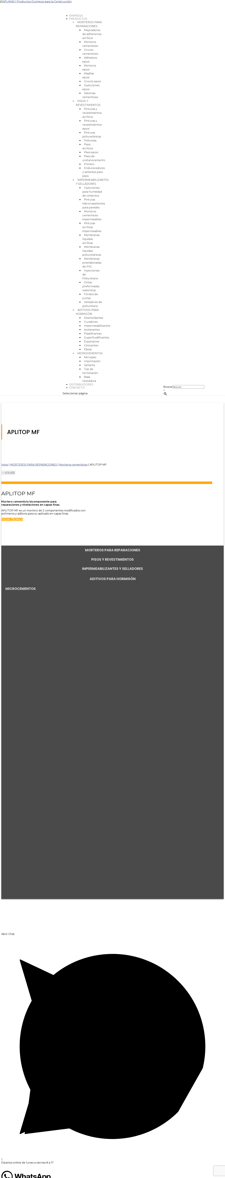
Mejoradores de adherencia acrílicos (91, 34)
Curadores (91, 321)
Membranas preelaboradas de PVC (91, 262)
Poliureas (90, 140)
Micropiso (90, 357)
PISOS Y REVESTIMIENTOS (88, 103)
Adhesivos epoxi (89, 59)
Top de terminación (90, 371)
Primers (89, 164)
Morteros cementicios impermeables (91, 215)
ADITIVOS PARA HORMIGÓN (87, 311)
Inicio (4, 464)
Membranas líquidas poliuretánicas (91, 250)
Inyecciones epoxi (90, 87)
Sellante (89, 365)
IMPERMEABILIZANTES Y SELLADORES (92, 181)
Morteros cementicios (90, 43)
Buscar (168, 386)
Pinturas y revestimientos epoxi (92, 124)
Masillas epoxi (88, 75)
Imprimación (92, 361)
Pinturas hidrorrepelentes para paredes (93, 203)
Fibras (88, 349)
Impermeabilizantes (97, 325)
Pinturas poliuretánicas (91, 134)
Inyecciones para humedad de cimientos (92, 191)
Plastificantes (92, 333)
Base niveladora (89, 378)
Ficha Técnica (12, 519)
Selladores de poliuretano (92, 304)
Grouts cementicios (90, 51)
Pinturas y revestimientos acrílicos (92, 112)
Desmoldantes (93, 317)
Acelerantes (92, 329)
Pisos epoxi (91, 152)
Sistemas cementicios (90, 95)
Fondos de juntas (90, 296)
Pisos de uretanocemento (93, 158)
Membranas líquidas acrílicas (90, 239)
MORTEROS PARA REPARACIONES (89, 24)
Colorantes (91, 345)
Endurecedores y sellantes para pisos (93, 172)
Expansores (91, 341)
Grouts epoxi (92, 81)
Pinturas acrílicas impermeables (91, 227)
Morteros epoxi (89, 67)
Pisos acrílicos (87, 146)
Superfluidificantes (96, 337)
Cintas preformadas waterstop (90, 286)
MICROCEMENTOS (90, 353)
